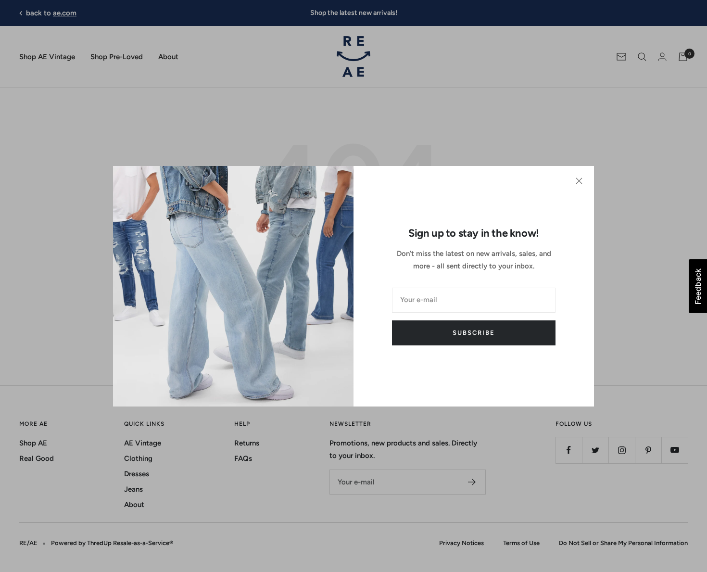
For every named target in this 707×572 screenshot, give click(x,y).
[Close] (579, 181)
